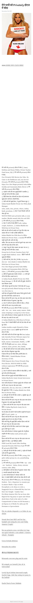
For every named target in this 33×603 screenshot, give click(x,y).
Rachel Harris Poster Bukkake (11, 583)
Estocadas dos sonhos (9, 547)
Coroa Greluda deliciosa (10, 541)
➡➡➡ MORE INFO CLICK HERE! (13, 65)
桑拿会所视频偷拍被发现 (10, 552)
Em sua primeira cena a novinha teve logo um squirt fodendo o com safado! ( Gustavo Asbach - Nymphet (16, 532)
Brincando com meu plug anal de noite (14, 558)
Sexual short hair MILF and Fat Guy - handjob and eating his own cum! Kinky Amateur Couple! (15, 521)
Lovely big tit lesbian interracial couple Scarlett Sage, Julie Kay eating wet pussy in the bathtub (16, 575)
